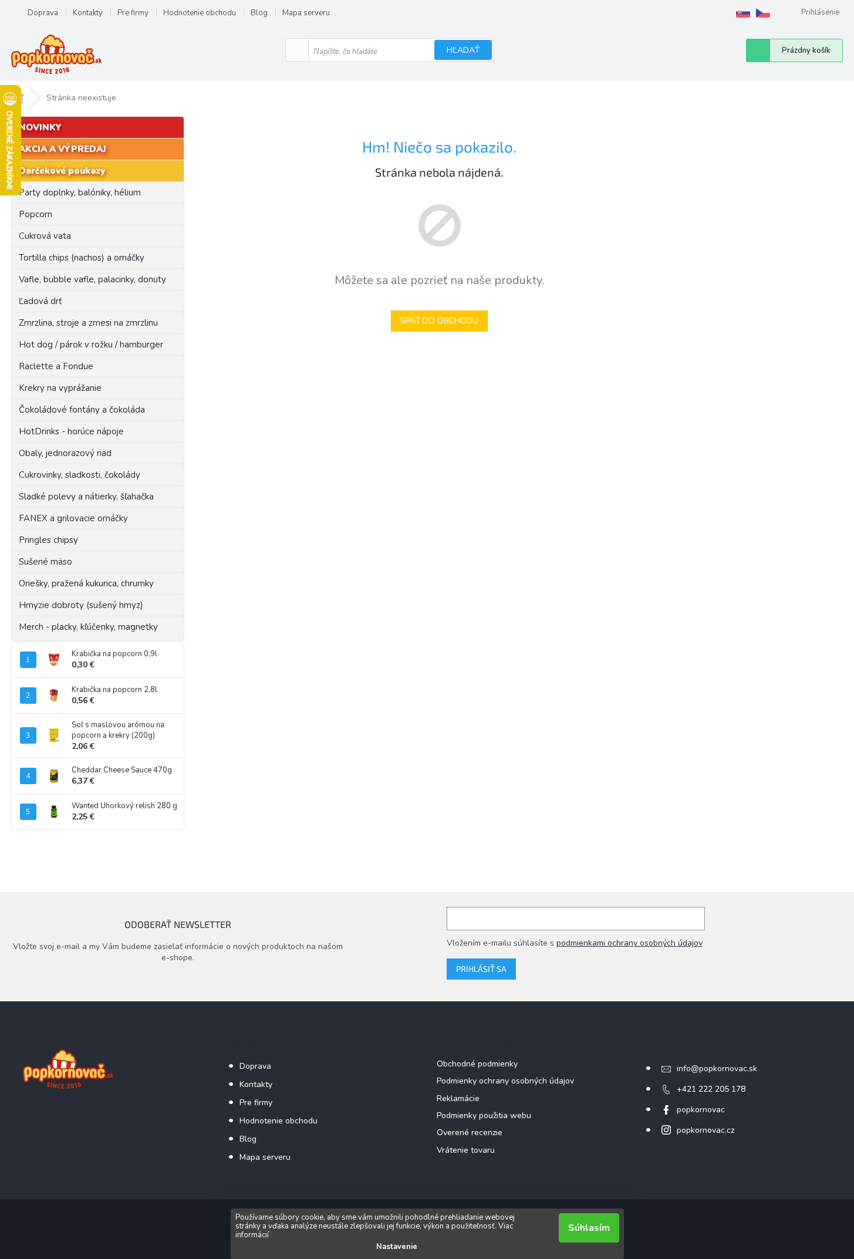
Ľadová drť (40, 301)
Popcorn (35, 214)
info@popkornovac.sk (717, 1068)
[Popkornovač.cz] (763, 13)
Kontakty (88, 13)
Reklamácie (458, 1098)
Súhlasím (589, 1227)
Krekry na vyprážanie (60, 388)
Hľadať (463, 50)
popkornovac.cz (705, 1130)
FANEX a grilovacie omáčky (73, 518)
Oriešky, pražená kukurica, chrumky (86, 583)
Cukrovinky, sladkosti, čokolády (79, 475)
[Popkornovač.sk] (743, 13)
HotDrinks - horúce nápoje (71, 431)
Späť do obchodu (439, 320)
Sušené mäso (45, 562)
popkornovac (701, 1109)
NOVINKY (40, 127)
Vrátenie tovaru (466, 1150)
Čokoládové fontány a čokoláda (82, 410)
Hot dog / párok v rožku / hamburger (91, 344)
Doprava (43, 13)
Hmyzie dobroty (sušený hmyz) (81, 605)
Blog (259, 13)
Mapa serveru (306, 13)
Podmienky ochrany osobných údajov (505, 1080)
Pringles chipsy (48, 540)
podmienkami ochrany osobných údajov (629, 943)
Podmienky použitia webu (484, 1115)
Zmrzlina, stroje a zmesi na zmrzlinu (88, 323)
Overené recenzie (469, 1132)
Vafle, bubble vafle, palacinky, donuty (92, 279)
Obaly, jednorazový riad (65, 453)
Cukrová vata (45, 236)
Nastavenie (396, 1246)
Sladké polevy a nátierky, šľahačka (86, 496)
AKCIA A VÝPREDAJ (62, 149)
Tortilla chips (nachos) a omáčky (81, 258)
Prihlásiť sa (481, 969)
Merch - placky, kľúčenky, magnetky (88, 627)
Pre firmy (132, 13)
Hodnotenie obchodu (199, 13)
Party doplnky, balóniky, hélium (80, 192)
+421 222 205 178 (711, 1089)
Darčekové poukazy (62, 171)
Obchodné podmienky (477, 1063)
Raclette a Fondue (56, 366)
